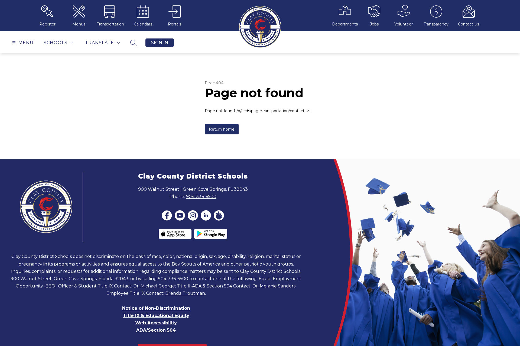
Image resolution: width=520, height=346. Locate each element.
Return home (222, 129)
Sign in (159, 42)
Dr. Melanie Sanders (273, 286)
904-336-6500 (201, 196)
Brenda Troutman (185, 293)
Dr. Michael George (154, 286)
